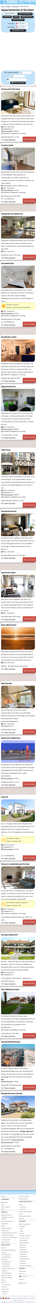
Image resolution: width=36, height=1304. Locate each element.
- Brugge (22, 1226)
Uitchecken (11, 27)
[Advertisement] (18, 51)
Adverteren (22, 1271)
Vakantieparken (18, 20)
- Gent (21, 1229)
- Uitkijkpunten (6, 1257)
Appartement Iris (8, 386)
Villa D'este (6, 450)
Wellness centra (6, 1275)
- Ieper (21, 1231)
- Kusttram (22, 1209)
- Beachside (5, 1230)
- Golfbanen (5, 1291)
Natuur (3, 1280)
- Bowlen (4, 1271)
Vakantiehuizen (27, 17)
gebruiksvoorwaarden (6, 1302)
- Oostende (22, 1249)
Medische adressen (25, 1211)
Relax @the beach (8, 625)
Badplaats (4, 1202)
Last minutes (5, 1242)
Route (21, 1204)
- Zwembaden (5, 1284)
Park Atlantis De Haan (10, 989)
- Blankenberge (24, 1242)
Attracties (4, 1259)
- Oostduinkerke (24, 1259)
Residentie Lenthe (8, 337)
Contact (21, 1279)
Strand (3, 1248)
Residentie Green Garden (12, 1093)
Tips (2, 1204)
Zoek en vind (19, 30)
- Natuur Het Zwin (25, 1236)
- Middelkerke (23, 1252)
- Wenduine (22, 1245)
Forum (21, 1214)
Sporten (4, 1282)
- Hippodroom (5, 1240)
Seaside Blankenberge (10, 1042)
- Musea (4, 1252)
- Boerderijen (5, 1264)
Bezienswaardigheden (8, 1250)
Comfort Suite (7, 145)
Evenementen (23, 1199)
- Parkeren (22, 1207)
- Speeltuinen (5, 1266)
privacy (14, 1302)
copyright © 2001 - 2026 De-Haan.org (25, 1302)
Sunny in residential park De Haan (15, 864)
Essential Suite (7, 263)
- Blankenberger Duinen (9, 1233)
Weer (3, 1209)
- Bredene (22, 1247)
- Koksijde (22, 1261)
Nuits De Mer (6, 683)
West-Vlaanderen (24, 1224)
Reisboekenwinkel (25, 1216)
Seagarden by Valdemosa (12, 214)
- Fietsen (4, 1287)
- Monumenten (6, 1255)
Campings (7, 17)
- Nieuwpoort (23, 1256)
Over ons (22, 1274)
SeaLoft (4, 797)
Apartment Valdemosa (10, 738)
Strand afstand (8, 131)
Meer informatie (10, 140)
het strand (4, 1077)
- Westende (22, 1254)
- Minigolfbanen (6, 1273)
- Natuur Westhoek (25, 1265)
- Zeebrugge (23, 1240)
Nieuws (21, 1218)
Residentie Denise (8, 511)
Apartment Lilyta (8, 572)
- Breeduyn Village (7, 1235)
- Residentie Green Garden (7, 1218)
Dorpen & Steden (6, 1278)
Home (3, 1196)
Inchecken (11, 23)
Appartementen (10, 14)
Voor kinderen (5, 1207)
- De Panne (22, 1263)
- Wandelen (5, 1289)
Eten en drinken (24, 1196)
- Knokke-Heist (24, 1238)
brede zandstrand (18, 1140)
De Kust (21, 1233)
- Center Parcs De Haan (9, 1237)
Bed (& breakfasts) (25, 14)
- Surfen (4, 1294)
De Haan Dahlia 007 (9, 935)
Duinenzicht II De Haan (10, 89)
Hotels (16, 17)
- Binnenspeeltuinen (8, 1268)
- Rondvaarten (6, 1261)
